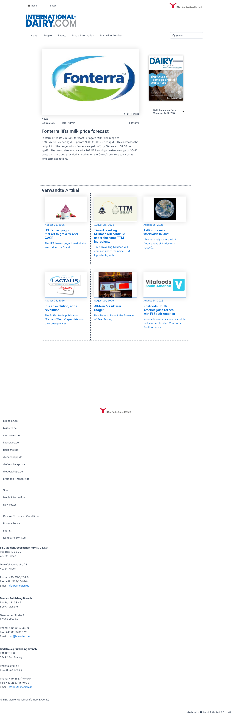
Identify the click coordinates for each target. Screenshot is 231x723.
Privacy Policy (11, 523)
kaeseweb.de (11, 442)
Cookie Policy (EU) (14, 537)
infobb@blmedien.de (20, 686)
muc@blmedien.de (19, 636)
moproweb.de (11, 435)
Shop (6, 490)
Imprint (7, 530)
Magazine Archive (110, 35)
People (48, 35)
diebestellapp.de (13, 471)
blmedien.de (10, 420)
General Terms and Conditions (21, 516)
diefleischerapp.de (14, 464)
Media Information (83, 35)
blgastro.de (10, 428)
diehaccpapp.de (12, 457)
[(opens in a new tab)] (166, 75)
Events (62, 35)
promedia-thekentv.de (16, 478)
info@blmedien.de (18, 585)
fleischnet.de (10, 449)
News (34, 35)
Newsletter (9, 504)
